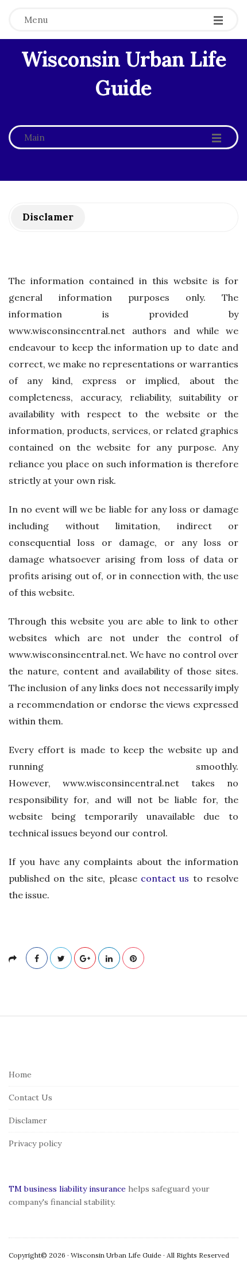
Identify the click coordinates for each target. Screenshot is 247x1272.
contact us (165, 878)
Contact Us (30, 1097)
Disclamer (28, 1120)
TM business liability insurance (67, 1189)
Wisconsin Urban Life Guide (123, 73)
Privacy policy (35, 1143)
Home (20, 1074)
